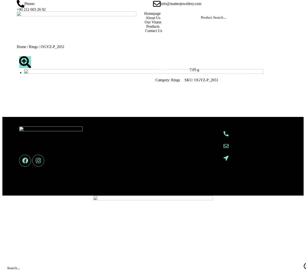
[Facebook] (25, 161)
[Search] (280, 17)
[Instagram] (38, 161)
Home (21, 47)
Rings (33, 47)
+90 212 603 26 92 (31, 9)
